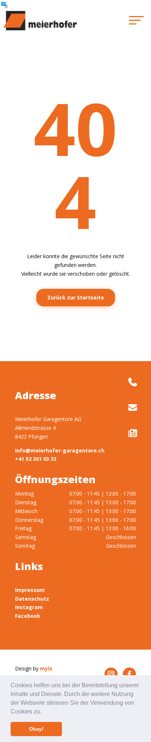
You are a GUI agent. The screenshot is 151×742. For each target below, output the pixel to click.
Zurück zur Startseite (75, 297)
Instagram (29, 607)
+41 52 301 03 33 (35, 458)
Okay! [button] (36, 729)
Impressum (30, 589)
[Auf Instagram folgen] (111, 674)
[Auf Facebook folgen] (129, 674)
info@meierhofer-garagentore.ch (59, 450)
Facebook (27, 615)
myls (46, 668)
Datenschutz (32, 598)
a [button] (6, 6)
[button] (44, 712)
